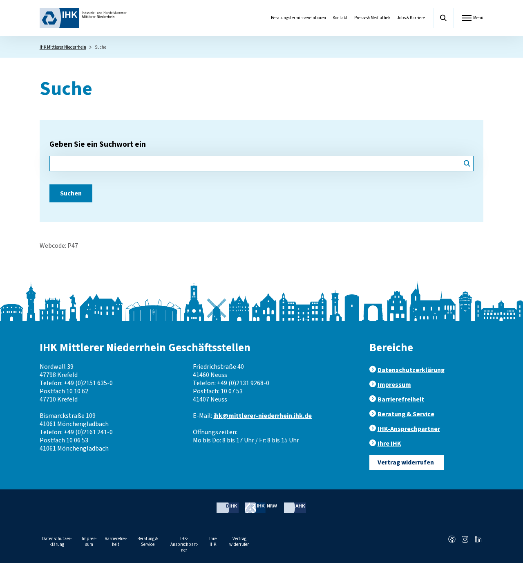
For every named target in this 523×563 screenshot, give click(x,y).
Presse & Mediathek (372, 18)
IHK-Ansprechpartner (409, 428)
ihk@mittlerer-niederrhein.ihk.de (262, 415)
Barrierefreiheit (401, 399)
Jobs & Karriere (411, 18)
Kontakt (340, 18)
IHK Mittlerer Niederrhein (63, 47)
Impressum (394, 384)
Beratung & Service (406, 414)
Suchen (71, 193)
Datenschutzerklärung (411, 370)
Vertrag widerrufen (406, 462)
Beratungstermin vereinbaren (298, 18)
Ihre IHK (389, 443)
